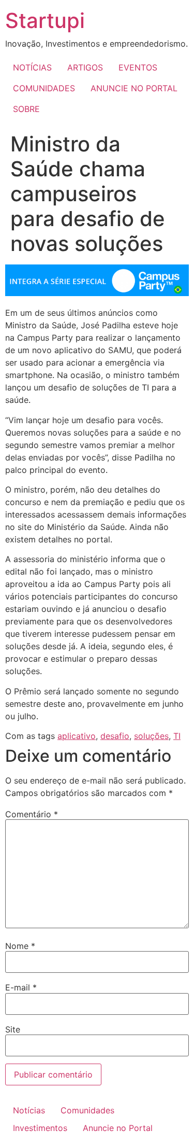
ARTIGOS (85, 67)
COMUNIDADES (44, 88)
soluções (151, 736)
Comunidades (87, 1110)
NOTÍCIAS (32, 67)
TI (177, 736)
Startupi (45, 20)
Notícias (29, 1110)
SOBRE (26, 109)
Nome (20, 946)
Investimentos (40, 1128)
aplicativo (76, 736)
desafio (114, 736)
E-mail (21, 987)
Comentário (31, 814)
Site (12, 1029)
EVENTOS (137, 67)
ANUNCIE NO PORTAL (134, 88)
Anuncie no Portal (118, 1128)
